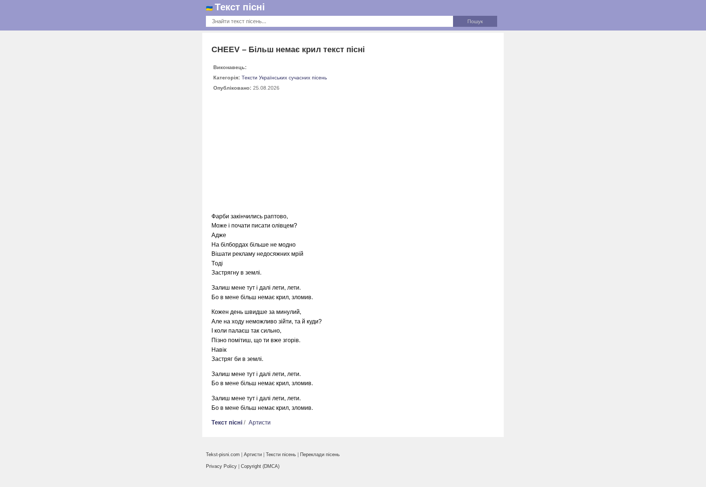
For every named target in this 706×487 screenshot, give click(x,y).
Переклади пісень (320, 454)
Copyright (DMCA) (260, 466)
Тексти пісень (281, 454)
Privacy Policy (221, 466)
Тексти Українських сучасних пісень (284, 77)
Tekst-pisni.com (223, 454)
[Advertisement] (353, 154)
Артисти (260, 422)
